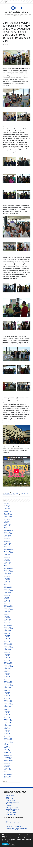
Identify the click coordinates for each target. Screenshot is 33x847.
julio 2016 (6, 689)
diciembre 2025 (8, 514)
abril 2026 (7, 508)
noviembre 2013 (8, 739)
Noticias (6, 493)
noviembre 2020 (8, 606)
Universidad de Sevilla (12, 830)
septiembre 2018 (8, 648)
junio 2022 (7, 576)
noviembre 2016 (8, 682)
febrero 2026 (7, 511)
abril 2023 (7, 560)
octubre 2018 (7, 646)
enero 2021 (7, 603)
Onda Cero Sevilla (11, 812)
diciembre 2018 (8, 643)
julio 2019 (6, 632)
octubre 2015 (7, 703)
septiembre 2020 (8, 609)
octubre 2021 (7, 589)
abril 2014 (6, 732)
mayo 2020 (7, 616)
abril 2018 (6, 655)
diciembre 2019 (8, 624)
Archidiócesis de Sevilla (12, 823)
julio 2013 (6, 744)
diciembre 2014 (8, 719)
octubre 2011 (7, 776)
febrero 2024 (7, 544)
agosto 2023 (7, 554)
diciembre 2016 (8, 681)
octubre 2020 (7, 608)
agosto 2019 (7, 630)
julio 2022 (6, 575)
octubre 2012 (7, 758)
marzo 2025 (7, 524)
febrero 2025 (7, 525)
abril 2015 (6, 712)
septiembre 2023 (8, 552)
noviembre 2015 (8, 701)
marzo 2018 (7, 657)
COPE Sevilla (9, 799)
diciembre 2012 (8, 755)
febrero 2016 (7, 697)
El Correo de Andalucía (12, 802)
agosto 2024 (7, 535)
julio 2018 (6, 651)
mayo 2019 (7, 635)
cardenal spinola (16, 493)
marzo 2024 (7, 543)
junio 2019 (7, 633)
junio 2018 (7, 652)
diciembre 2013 (8, 738)
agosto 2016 (7, 687)
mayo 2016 (7, 692)
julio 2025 (6, 518)
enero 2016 (7, 698)
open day (15, 494)
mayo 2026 (7, 507)
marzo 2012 (7, 768)
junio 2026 (7, 505)
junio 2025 (7, 519)
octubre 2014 (7, 722)
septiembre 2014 (8, 724)
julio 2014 (6, 727)
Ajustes (12, 844)
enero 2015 (7, 717)
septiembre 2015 (8, 705)
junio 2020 (7, 614)
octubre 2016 (7, 684)
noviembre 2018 (8, 644)
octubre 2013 (7, 741)
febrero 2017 (7, 678)
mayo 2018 (7, 654)
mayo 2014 (7, 730)
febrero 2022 (7, 583)
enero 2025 (7, 527)
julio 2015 (6, 708)
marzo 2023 (7, 562)
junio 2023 (7, 557)
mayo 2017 (7, 673)
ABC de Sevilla (10, 795)
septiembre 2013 (8, 743)
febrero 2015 (7, 716)
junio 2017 (6, 671)
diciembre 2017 (8, 662)
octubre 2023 (7, 551)
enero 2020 (7, 622)
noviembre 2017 (8, 663)
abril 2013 (6, 749)
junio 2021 (7, 595)
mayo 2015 (7, 711)
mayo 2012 (7, 765)
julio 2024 (6, 537)
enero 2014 (7, 736)
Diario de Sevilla (10, 800)
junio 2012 (7, 763)
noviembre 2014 (8, 720)
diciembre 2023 (8, 548)
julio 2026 (6, 503)
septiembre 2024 (8, 533)
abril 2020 (7, 617)
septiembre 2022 (8, 571)
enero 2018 (7, 660)
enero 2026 (7, 513)
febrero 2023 (7, 564)
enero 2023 (7, 565)
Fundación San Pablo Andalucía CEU (16, 828)
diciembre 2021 (8, 586)
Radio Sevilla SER (11, 814)
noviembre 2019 (8, 625)
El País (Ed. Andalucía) (12, 809)
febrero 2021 (7, 602)
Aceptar (5, 844)
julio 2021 (6, 594)
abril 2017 (6, 674)
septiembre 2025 (8, 516)
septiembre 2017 (8, 666)
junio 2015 (7, 709)
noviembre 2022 (8, 568)
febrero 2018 (7, 659)
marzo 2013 (7, 750)
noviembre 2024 (8, 530)
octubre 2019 (7, 627)
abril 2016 (6, 693)
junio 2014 (7, 728)
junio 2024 (7, 538)
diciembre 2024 (8, 529)
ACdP (7, 821)
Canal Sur (9, 797)
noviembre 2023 (8, 549)
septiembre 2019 (8, 628)
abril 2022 (7, 579)
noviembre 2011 (8, 774)
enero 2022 (7, 584)
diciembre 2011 (8, 773)
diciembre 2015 (8, 700)
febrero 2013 (7, 752)
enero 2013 (7, 754)
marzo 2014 (7, 733)
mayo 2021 (7, 597)
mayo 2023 (7, 559)
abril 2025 (7, 522)
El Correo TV (9, 804)
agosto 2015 (7, 706)
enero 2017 (7, 679)
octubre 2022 (7, 570)
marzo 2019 (7, 638)
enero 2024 (7, 546)
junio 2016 (7, 690)
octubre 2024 (7, 532)
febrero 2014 (7, 735)
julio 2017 (6, 670)
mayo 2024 (7, 540)
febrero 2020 (7, 621)
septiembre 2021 (8, 590)
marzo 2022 (7, 581)
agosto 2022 (7, 573)
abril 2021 (6, 598)
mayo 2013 (7, 747)
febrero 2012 (7, 770)
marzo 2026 (7, 510)
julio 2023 (6, 556)
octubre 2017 (7, 665)
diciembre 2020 (8, 605)
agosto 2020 (7, 611)
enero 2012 (7, 771)
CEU (7, 824)
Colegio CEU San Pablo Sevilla (14, 826)
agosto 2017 (7, 668)
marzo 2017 (7, 676)
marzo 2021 (7, 600)
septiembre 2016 (8, 686)
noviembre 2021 (8, 587)
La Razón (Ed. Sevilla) (12, 810)
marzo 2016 (7, 695)
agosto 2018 (7, 649)
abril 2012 (6, 766)
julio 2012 (6, 762)
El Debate (9, 805)
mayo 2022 (7, 578)
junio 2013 (7, 746)
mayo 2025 (7, 521)
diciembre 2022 (8, 567)
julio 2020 (6, 613)
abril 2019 (6, 636)
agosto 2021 (7, 592)
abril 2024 (7, 541)
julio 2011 (6, 777)
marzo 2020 (7, 619)
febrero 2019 (7, 640)
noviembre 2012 (8, 757)
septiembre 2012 (8, 760)
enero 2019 (7, 641)
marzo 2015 (7, 714)
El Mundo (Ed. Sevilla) (12, 807)
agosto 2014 (7, 725)
